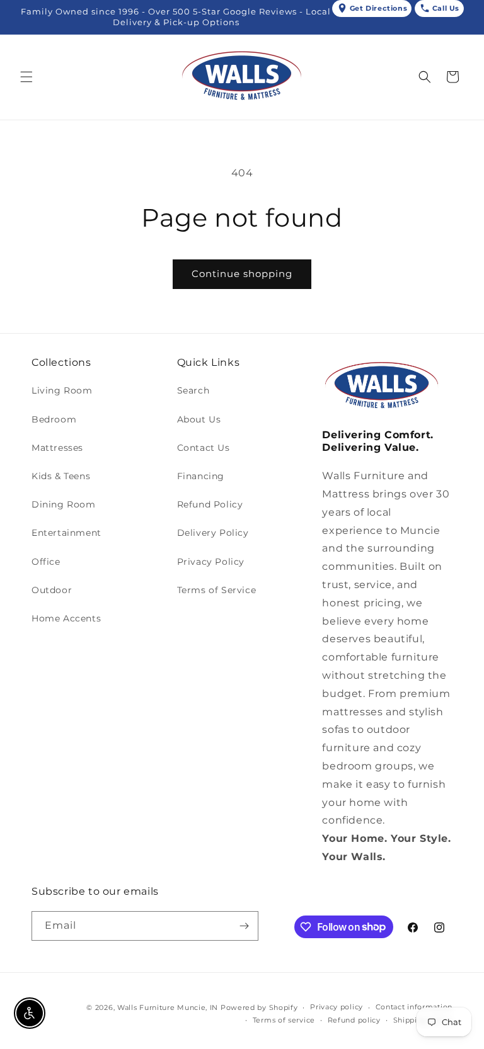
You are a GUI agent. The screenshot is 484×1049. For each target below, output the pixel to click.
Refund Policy (210, 504)
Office (46, 561)
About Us (199, 419)
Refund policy (354, 1020)
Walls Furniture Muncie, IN (167, 1007)
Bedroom (54, 419)
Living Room (62, 390)
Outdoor (52, 590)
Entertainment (66, 532)
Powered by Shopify (259, 1007)
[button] (26, 77)
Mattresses (57, 447)
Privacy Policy (211, 561)
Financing (200, 476)
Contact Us (203, 447)
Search (193, 390)
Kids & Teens (61, 476)
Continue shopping (242, 274)
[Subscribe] (244, 926)
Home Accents (66, 618)
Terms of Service (216, 590)
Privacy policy (336, 1006)
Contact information (414, 1006)
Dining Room (64, 504)
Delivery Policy (213, 532)
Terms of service (284, 1020)
